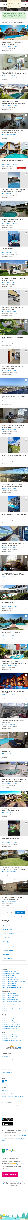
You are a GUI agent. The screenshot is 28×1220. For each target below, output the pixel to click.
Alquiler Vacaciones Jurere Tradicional (11, 1010)
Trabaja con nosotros (7, 1072)
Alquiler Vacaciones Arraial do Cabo (11, 1023)
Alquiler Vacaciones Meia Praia (10, 999)
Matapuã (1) (6, 954)
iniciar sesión (19, 1129)
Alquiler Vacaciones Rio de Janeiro (10, 1017)
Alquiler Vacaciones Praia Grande (10, 979)
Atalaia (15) (6, 925)
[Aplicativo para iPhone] (8, 1125)
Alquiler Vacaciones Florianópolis (10, 995)
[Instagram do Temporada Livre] (6, 1082)
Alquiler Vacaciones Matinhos (9, 1038)
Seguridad (4, 1090)
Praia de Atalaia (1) (8, 950)
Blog (3, 1066)
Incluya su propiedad (7, 1060)
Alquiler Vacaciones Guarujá (9, 977)
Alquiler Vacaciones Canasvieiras (10, 1003)
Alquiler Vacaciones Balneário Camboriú (12, 1005)
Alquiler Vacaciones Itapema (9, 997)
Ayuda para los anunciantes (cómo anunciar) (13, 1105)
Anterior (10, 912)
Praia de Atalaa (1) (8, 946)
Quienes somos (6, 1056)
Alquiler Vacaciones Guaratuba (10, 1037)
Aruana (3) (6, 938)
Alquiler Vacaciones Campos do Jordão (12, 987)
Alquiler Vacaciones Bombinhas (10, 993)
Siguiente (19, 912)
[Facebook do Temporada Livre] (3, 1082)
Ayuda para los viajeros (8, 1093)
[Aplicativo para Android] (8, 1120)
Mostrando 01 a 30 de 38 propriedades (14, 917)
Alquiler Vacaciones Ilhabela (9, 985)
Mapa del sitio (5, 1063)
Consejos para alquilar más (9, 1109)
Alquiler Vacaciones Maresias (9, 983)
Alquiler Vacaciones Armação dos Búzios (12, 1024)
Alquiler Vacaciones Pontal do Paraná (11, 1040)
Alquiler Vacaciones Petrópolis (9, 1028)
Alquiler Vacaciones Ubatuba (9, 971)
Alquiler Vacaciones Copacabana (10, 1021)
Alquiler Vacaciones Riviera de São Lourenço (13, 981)
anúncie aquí (22, 1135)
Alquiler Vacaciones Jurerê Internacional (12, 1007)
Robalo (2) (6, 942)
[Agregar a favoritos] (26, 26)
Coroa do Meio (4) (8, 933)
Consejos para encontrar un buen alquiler (12, 1096)
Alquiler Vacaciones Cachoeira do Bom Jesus (13, 1009)
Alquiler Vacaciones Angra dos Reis (11, 1026)
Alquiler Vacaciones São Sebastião (10, 973)
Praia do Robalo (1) (8, 958)
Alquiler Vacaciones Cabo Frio (9, 1019)
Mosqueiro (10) (7, 929)
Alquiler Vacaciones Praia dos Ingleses (11, 1001)
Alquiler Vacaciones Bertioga (9, 975)
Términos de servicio (7, 1069)
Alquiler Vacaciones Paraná (9, 1035)
